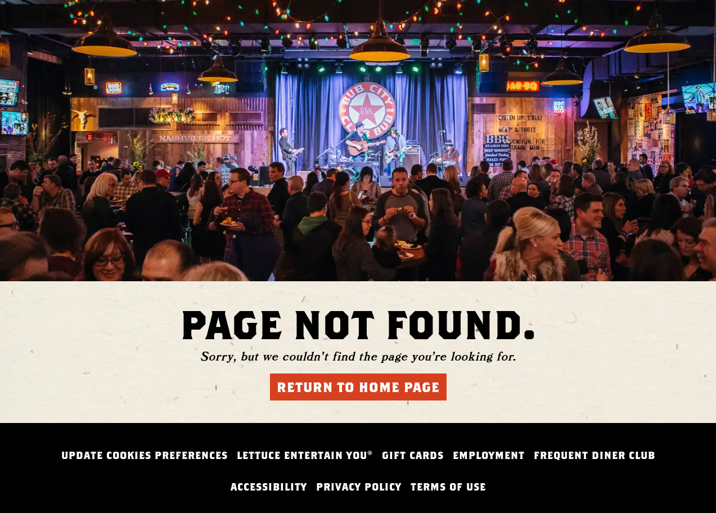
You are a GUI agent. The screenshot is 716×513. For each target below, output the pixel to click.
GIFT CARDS (413, 455)
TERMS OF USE (448, 487)
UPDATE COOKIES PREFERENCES (144, 455)
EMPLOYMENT (489, 455)
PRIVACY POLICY (359, 487)
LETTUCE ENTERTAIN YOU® (305, 455)
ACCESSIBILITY (269, 487)
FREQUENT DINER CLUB (594, 455)
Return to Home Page (358, 387)
